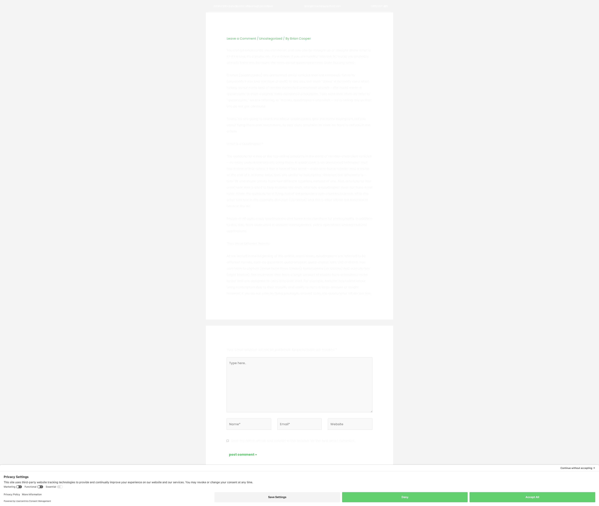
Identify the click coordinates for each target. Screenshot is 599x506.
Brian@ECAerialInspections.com (322, 6)
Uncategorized (270, 38)
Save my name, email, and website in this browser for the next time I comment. (293, 441)
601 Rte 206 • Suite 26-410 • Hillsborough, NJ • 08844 (243, 6)
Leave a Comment (241, 38)
